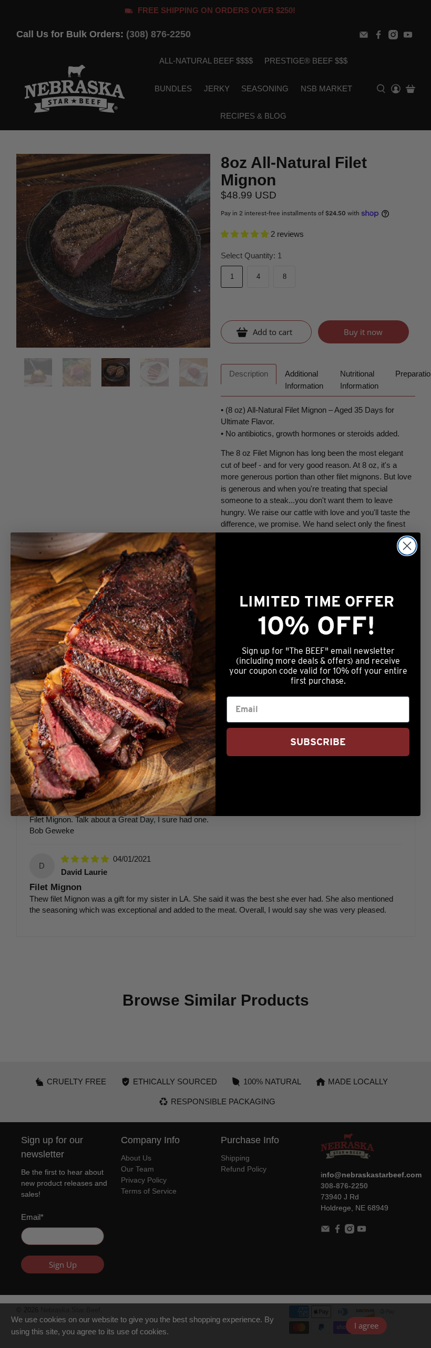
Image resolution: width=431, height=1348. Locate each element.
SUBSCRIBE (318, 741)
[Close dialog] (407, 546)
